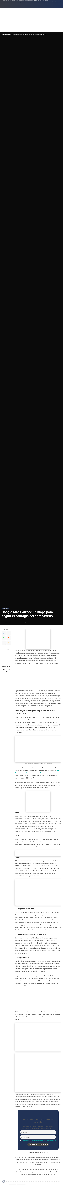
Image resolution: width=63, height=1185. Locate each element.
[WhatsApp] (5, 622)
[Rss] (60, 1)
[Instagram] (56, 1)
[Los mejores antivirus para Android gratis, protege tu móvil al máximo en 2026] (6, 657)
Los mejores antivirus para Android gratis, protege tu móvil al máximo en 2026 (6, 667)
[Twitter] (54, 1)
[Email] (9, 622)
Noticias (5, 608)
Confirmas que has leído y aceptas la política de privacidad (39, 1140)
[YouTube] (57, 1)
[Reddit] (6, 622)
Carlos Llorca (5, 619)
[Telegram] (59, 1)
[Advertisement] (31, 20)
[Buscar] (60, 5)
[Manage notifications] (3, 1181)
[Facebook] (52, 1)
